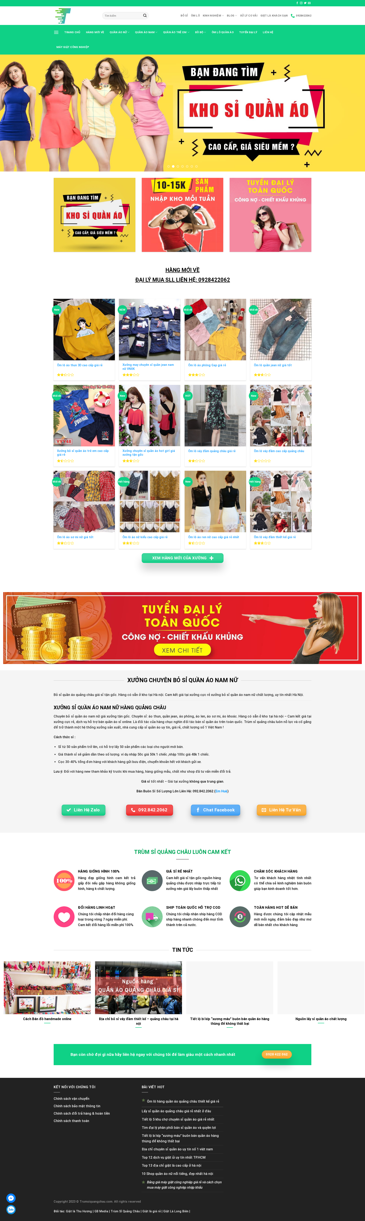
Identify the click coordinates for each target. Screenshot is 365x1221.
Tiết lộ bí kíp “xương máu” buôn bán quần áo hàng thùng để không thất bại (180, 1138)
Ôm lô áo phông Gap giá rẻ (207, 365)
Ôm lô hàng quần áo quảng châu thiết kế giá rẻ (183, 1101)
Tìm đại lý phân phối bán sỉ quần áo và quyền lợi (179, 1128)
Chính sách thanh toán (71, 1121)
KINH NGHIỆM (212, 15)
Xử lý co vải (248, 15)
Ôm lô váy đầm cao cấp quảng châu (279, 451)
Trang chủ (72, 32)
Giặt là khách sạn (274, 15)
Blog (230, 15)
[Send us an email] (309, 3)
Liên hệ (268, 32)
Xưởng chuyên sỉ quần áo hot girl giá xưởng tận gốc (149, 453)
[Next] (352, 113)
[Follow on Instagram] (301, 3)
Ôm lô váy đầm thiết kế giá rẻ (275, 537)
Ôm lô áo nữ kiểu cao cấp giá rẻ (145, 537)
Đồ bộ (199, 32)
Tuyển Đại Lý (248, 32)
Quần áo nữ (118, 32)
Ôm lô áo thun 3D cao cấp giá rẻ (79, 365)
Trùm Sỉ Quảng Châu (125, 1211)
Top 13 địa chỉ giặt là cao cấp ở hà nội (171, 1165)
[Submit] (144, 15)
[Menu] (56, 32)
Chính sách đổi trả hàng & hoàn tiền (82, 1113)
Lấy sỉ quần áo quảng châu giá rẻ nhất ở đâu (176, 1111)
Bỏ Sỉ (184, 15)
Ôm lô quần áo (223, 32)
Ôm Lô (195, 15)
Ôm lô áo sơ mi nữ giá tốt (75, 537)
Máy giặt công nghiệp (72, 47)
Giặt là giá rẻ (151, 1211)
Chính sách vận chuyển (71, 1099)
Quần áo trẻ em (175, 32)
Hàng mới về (95, 32)
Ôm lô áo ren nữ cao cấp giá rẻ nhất (213, 537)
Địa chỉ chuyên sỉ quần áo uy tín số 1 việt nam (177, 1149)
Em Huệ (221, 791)
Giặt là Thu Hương (79, 1211)
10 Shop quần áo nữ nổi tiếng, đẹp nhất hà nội (177, 1174)
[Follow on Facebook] (297, 3)
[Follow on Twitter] (305, 3)
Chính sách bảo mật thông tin (77, 1106)
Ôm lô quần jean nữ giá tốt (273, 365)
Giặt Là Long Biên (175, 1211)
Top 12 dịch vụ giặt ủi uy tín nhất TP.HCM (174, 1157)
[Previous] (12, 113)
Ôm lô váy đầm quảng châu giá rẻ (212, 451)
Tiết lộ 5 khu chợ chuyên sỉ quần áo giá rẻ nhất (178, 1119)
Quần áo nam (145, 32)
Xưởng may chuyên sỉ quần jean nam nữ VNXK (148, 367)
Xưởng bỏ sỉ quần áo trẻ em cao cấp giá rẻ (83, 453)
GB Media (101, 1211)
